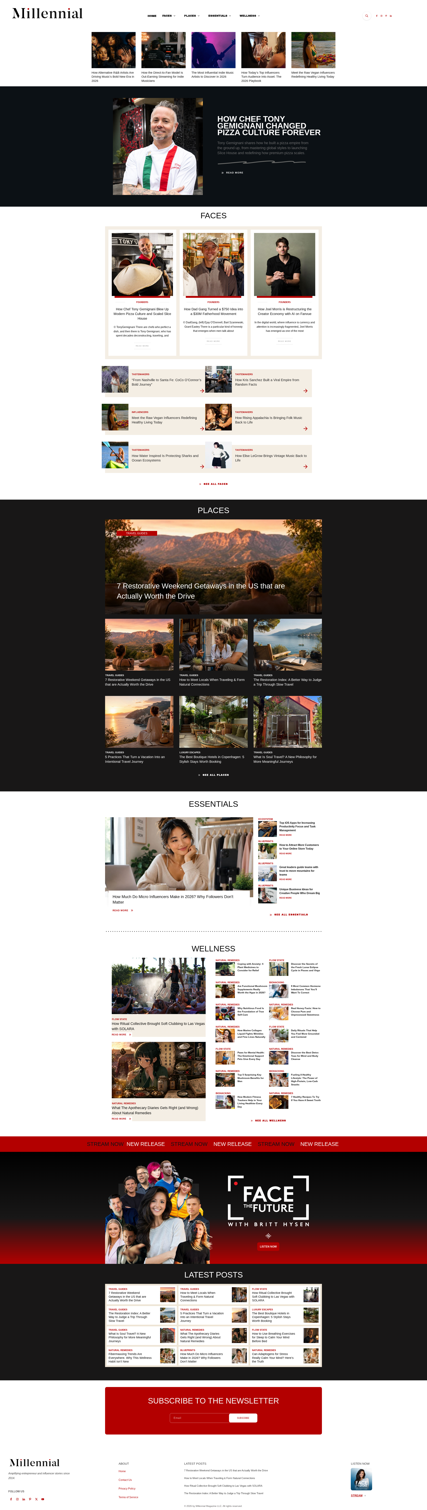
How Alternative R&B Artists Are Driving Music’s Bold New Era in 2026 (113, 76)
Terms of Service (128, 1497)
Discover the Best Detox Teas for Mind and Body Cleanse (305, 1055)
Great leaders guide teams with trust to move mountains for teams (298, 871)
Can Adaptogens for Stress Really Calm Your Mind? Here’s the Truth (285, 1356)
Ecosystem (265, 819)
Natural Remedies (124, 1103)
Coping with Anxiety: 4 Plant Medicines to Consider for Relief (250, 967)
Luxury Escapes (189, 752)
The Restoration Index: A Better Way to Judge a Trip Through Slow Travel (142, 1315)
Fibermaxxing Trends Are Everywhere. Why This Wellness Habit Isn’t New (142, 1356)
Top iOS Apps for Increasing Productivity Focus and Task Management (297, 826)
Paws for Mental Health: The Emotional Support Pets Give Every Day (251, 1055)
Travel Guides (114, 675)
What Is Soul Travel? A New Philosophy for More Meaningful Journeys (142, 1335)
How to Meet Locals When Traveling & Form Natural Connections (213, 1295)
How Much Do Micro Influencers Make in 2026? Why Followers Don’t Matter (213, 1356)
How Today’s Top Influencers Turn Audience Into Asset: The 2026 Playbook (261, 76)
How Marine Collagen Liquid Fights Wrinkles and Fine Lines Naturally (251, 1033)
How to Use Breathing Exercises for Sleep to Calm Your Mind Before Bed (285, 1335)
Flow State (119, 1019)
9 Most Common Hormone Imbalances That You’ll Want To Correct (306, 989)
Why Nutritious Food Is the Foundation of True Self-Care (251, 1011)
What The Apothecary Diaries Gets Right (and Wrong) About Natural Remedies (213, 1335)
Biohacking (276, 982)
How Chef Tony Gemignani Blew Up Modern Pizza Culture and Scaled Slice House (142, 313)
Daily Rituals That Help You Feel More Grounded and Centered (305, 1033)
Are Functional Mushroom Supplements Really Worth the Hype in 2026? (252, 989)
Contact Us (125, 1480)
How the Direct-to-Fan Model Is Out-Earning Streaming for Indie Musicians (162, 76)
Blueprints (265, 841)
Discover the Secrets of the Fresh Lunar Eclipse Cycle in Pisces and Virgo (305, 967)
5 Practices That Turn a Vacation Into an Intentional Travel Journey (213, 1315)
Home (122, 1471)
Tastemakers (140, 374)
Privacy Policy (127, 1488)
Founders (142, 302)
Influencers (140, 412)
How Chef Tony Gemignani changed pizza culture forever (269, 125)
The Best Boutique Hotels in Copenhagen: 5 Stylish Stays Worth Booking (285, 1315)
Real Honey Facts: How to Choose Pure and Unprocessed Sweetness (306, 1011)
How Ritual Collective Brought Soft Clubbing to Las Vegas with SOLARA (285, 1295)
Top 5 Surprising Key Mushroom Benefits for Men (251, 1078)
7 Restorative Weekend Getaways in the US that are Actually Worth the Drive (142, 1295)
